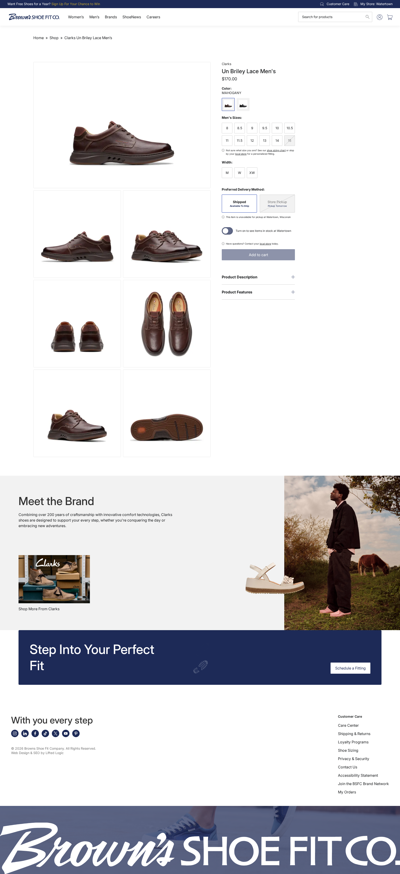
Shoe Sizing (348, 750)
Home (38, 37)
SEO (36, 753)
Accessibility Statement (358, 775)
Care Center (348, 725)
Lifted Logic (55, 753)
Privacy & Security (353, 758)
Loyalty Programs (353, 742)
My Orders (347, 792)
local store (241, 153)
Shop (54, 37)
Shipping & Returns (354, 733)
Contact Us (347, 767)
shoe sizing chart (276, 150)
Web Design (20, 753)
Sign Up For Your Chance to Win (75, 4)
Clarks (226, 64)
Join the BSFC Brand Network (363, 783)
